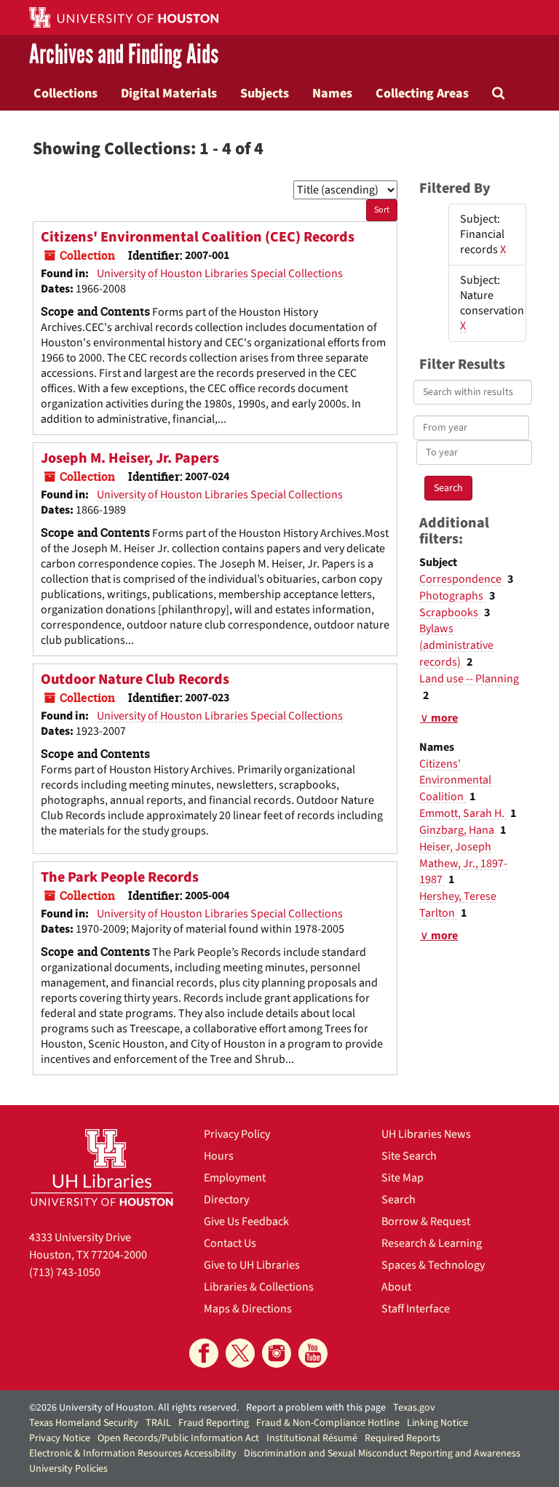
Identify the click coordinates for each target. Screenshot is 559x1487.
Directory (226, 1200)
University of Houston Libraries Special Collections (220, 274)
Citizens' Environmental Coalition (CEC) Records (197, 237)
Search (398, 1200)
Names (332, 93)
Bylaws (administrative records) (456, 645)
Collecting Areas (422, 93)
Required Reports (402, 1438)
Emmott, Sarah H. (463, 813)
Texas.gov (414, 1407)
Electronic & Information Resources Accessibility (133, 1453)
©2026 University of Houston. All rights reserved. (134, 1407)
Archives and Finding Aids (123, 55)
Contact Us (230, 1243)
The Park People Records (120, 877)
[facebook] (203, 1353)
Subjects (264, 93)
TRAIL (158, 1423)
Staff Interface (415, 1309)
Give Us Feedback (246, 1221)
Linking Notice (437, 1423)
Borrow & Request (425, 1221)
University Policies (68, 1469)
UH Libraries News (426, 1134)
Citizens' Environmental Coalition (455, 780)
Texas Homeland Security (83, 1423)
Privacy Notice (59, 1438)
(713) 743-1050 (64, 1272)
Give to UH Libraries (252, 1265)
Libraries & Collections (259, 1287)
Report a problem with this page (316, 1407)
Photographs (452, 596)
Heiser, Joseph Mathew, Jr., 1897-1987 (463, 863)
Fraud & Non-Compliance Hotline (328, 1423)
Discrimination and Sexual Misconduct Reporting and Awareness (382, 1453)
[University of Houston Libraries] (102, 1167)
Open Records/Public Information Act (178, 1438)
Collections (65, 93)
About (396, 1287)
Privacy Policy (237, 1134)
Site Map (402, 1178)
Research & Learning (431, 1243)
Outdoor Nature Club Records (135, 679)
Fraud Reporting (213, 1423)
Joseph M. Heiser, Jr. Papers (130, 458)
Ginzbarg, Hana (457, 830)
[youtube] (313, 1353)
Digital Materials (169, 93)
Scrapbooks (449, 613)
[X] (240, 1353)
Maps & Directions (248, 1309)
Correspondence (461, 579)
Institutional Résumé (311, 1438)
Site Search (409, 1156)
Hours (219, 1156)
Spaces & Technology (433, 1265)
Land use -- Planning (469, 679)
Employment (235, 1178)
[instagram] (276, 1353)
